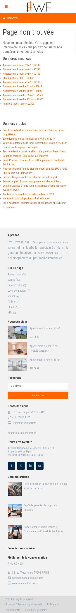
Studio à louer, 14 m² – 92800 (18, 77)
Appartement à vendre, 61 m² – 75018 (22, 86)
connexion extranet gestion (22, 432)
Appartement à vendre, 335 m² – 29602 (23, 95)
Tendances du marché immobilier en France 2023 (28, 194)
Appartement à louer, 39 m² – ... (46, 346)
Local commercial (17, 290)
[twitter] (21, 466)
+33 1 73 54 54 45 (21, 417)
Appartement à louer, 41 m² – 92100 (21, 82)
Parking (11, 301)
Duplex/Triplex (15, 285)
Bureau (11, 279)
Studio (11, 306)
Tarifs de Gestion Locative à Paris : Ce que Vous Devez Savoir (35, 151)
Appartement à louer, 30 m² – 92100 (21, 73)
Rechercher (38, 395)
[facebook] (11, 466)
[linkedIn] (30, 466)
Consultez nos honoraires (21, 548)
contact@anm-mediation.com (27, 577)
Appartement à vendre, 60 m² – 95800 (22, 90)
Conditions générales (36, 610)
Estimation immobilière (24, 422)
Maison (11, 296)
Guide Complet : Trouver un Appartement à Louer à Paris (32, 181)
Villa (10, 312)
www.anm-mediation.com (25, 583)
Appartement (14, 274)
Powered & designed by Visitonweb (24, 604)
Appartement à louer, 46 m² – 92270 (21, 69)
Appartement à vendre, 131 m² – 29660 (23, 99)
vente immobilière (48, 252)
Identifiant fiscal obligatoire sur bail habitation (26, 198)
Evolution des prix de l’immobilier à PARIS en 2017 (29, 138)
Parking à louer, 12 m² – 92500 (18, 103)
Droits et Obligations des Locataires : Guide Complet (30, 177)
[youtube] (40, 466)
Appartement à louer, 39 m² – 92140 (21, 65)
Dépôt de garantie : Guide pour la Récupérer (25, 155)
